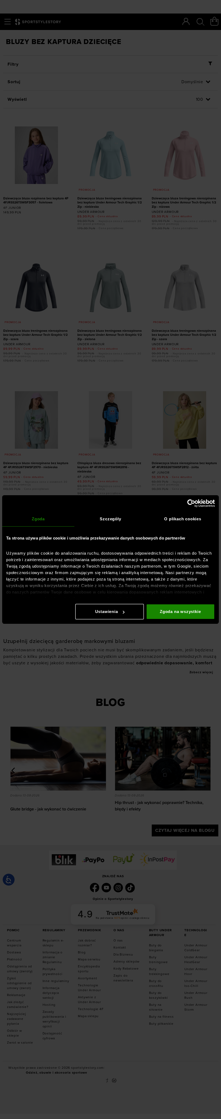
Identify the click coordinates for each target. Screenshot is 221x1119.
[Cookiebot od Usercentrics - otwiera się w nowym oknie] (191, 503)
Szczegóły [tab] (110, 519)
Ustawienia (106, 611)
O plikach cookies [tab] (182, 519)
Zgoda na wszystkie (180, 611)
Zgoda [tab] (38, 519)
